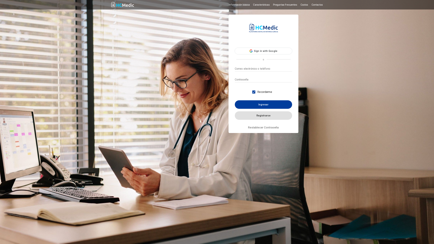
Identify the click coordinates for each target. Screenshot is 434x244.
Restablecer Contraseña (263, 127)
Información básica (239, 4)
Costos (304, 4)
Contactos (317, 4)
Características (261, 4)
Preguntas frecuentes (285, 4)
